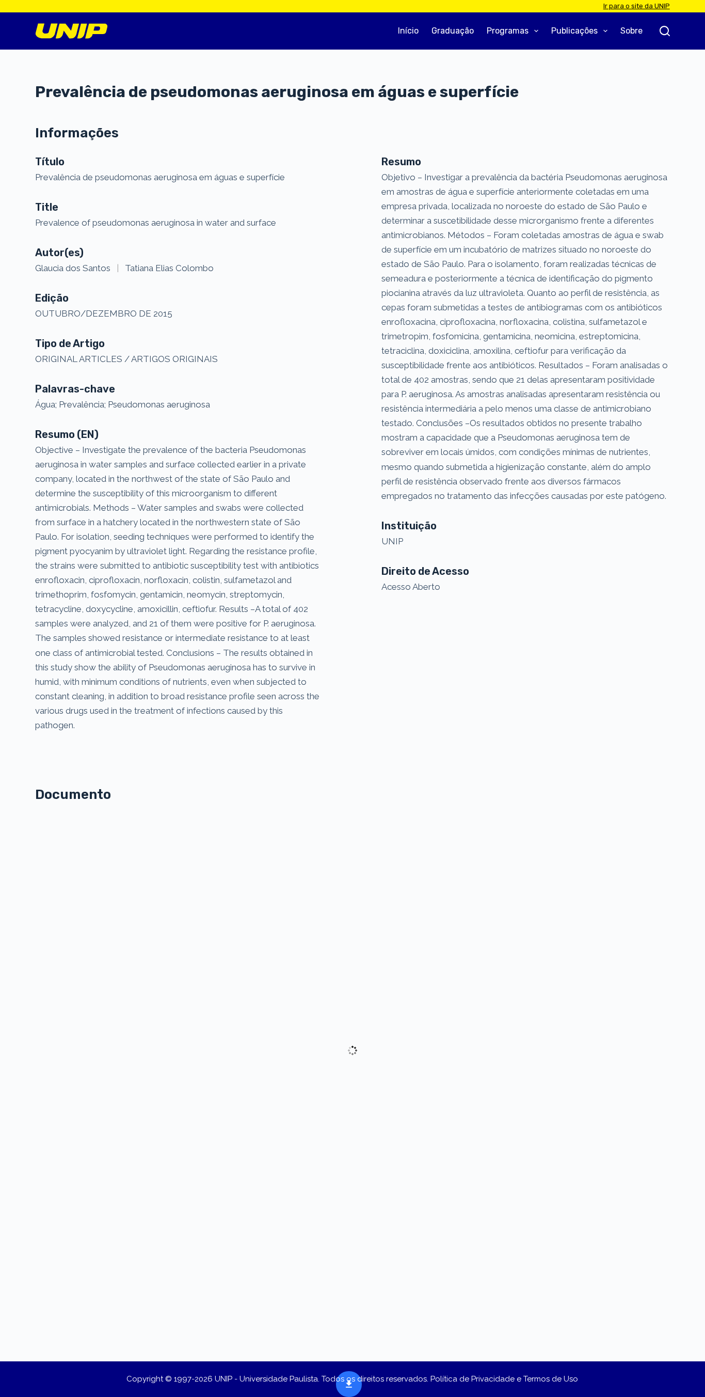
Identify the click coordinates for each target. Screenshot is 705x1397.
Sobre (631, 31)
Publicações (574, 31)
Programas (507, 31)
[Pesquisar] (665, 31)
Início (408, 31)
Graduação (452, 31)
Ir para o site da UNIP (636, 6)
